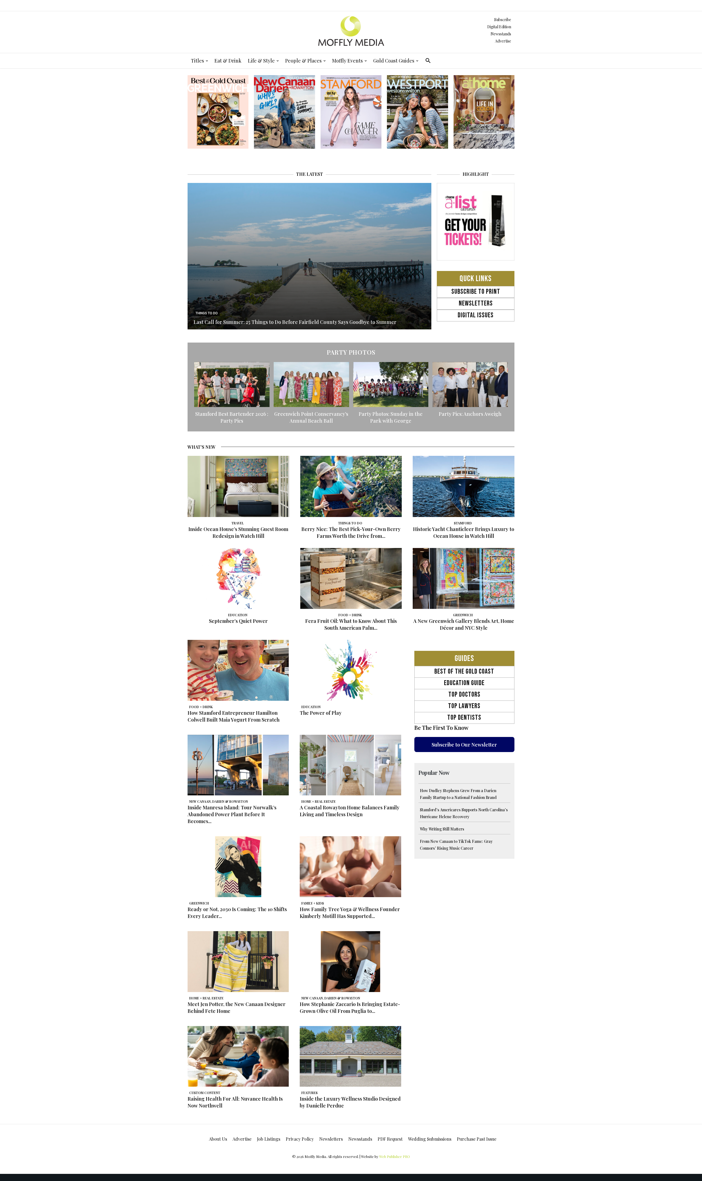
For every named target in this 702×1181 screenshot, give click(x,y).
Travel (237, 523)
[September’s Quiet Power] (238, 578)
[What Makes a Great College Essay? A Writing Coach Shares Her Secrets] (309, 256)
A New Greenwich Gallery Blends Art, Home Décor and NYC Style (463, 624)
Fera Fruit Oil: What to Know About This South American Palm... (351, 624)
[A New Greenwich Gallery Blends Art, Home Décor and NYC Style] (463, 578)
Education (237, 615)
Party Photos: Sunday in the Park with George (391, 417)
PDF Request (390, 1139)
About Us (218, 1139)
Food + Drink (350, 615)
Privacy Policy (300, 1139)
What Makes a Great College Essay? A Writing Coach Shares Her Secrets (277, 322)
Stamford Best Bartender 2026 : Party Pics (231, 417)
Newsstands (501, 33)
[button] (428, 60)
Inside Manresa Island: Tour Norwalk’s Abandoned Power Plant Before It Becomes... (232, 814)
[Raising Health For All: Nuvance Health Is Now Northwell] (238, 1056)
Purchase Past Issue (476, 1139)
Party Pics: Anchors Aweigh (470, 414)
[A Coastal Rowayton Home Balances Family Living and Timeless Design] (350, 765)
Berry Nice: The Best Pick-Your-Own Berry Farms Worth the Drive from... (351, 532)
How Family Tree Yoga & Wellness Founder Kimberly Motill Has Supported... (350, 912)
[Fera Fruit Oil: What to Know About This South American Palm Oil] (351, 578)
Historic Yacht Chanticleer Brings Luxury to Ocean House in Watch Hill (463, 532)
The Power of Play (321, 713)
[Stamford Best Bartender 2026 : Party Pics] (232, 384)
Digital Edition (499, 26)
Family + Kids (206, 313)
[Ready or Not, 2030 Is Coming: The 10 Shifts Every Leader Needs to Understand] (238, 866)
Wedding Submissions (429, 1139)
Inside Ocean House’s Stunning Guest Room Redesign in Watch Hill (238, 532)
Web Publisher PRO (394, 1156)
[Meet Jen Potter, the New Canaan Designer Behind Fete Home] (238, 961)
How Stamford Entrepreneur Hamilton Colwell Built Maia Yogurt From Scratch (233, 716)
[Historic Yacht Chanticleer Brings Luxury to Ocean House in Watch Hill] (463, 486)
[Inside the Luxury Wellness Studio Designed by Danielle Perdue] (350, 1056)
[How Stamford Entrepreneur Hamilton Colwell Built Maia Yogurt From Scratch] (238, 670)
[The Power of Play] (350, 670)
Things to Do (350, 523)
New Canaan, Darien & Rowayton (218, 801)
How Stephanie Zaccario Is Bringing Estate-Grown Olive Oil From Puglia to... (350, 1007)
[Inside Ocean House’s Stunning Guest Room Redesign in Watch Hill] (238, 486)
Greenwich (463, 615)
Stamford (463, 523)
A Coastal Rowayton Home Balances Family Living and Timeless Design (350, 811)
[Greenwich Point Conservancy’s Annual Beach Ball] (311, 384)
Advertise (503, 41)
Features (309, 1092)
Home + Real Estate (318, 801)
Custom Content (204, 1092)
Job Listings (268, 1139)
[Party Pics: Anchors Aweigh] (470, 384)
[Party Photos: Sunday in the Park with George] (391, 384)
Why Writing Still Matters (442, 829)
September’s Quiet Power (238, 621)
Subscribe (502, 19)
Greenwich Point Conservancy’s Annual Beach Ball (311, 417)
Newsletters (331, 1139)
